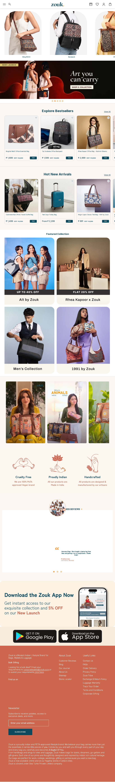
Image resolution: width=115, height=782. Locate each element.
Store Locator (65, 679)
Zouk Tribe (88, 675)
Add (33, 158)
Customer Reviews (67, 661)
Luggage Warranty (91, 683)
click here (39, 672)
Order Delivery (90, 668)
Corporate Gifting (91, 694)
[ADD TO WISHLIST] (36, 117)
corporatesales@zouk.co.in (36, 670)
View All (107, 112)
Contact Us (88, 661)
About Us (63, 672)
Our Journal (64, 668)
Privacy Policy (89, 672)
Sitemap (62, 675)
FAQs (85, 664)
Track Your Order (91, 686)
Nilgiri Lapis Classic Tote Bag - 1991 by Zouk (93, 214)
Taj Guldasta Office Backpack (52, 151)
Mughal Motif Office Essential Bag (17, 151)
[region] (57, 82)
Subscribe (20, 732)
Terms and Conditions (93, 690)
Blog (61, 664)
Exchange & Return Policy (95, 679)
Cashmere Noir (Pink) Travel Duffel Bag (19, 214)
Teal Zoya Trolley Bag (49, 214)
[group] (57, 80)
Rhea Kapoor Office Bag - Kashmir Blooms (92, 151)
